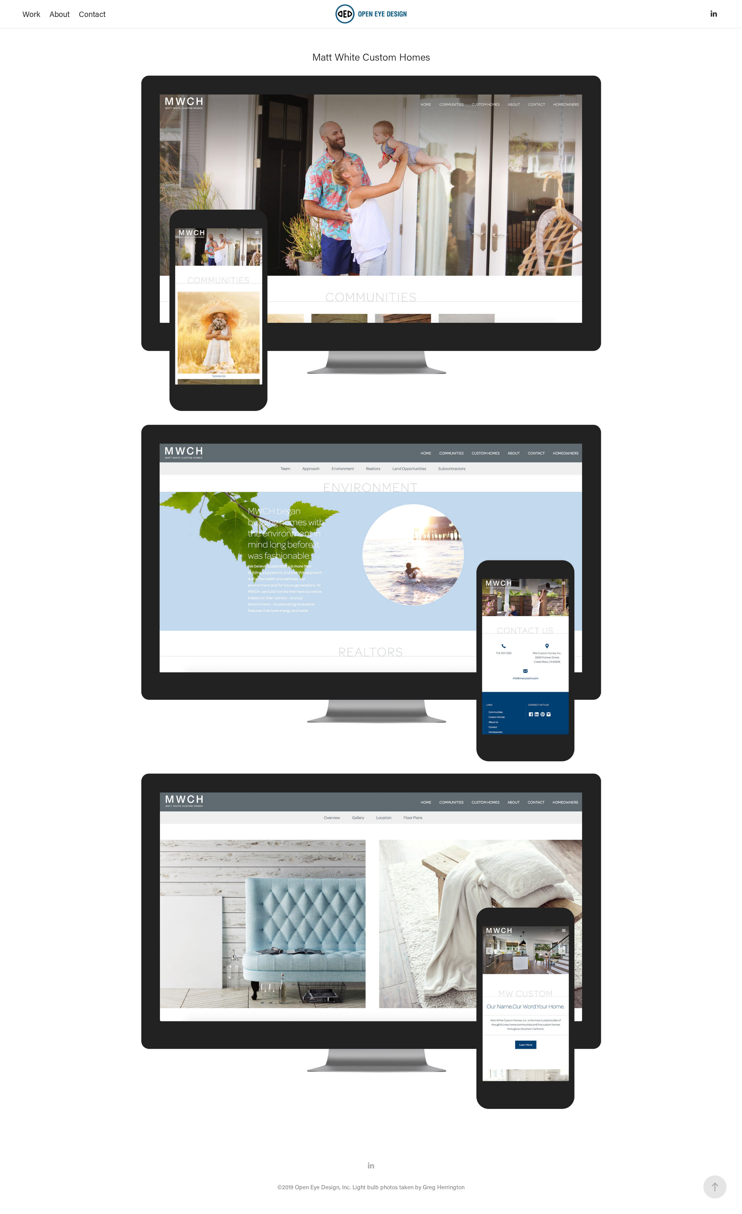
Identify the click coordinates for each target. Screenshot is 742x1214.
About (59, 14)
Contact (92, 14)
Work (31, 14)
